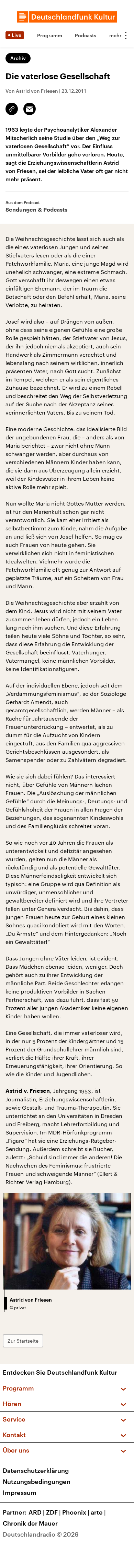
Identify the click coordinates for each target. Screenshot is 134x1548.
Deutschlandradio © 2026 (41, 1534)
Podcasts (85, 35)
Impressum (19, 1492)
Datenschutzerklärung (36, 1470)
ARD (37, 1512)
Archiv (18, 58)
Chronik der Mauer (30, 1523)
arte (98, 1512)
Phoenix (75, 1512)
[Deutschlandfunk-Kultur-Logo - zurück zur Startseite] (67, 17)
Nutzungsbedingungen (36, 1481)
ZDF (53, 1512)
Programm (49, 35)
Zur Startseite (23, 1341)
